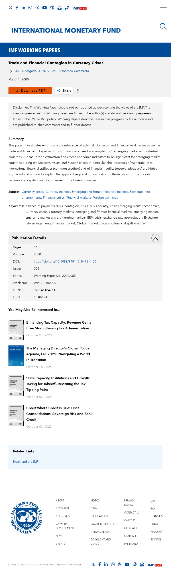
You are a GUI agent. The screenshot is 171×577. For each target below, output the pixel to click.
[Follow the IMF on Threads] (37, 8)
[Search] (163, 26)
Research (62, 508)
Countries (63, 516)
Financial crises (54, 197)
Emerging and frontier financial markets (100, 192)
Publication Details (29, 238)
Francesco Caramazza (74, 71)
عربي (153, 501)
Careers (129, 520)
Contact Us (132, 513)
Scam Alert (132, 536)
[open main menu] (163, 9)
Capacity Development (65, 526)
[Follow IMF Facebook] (17, 8)
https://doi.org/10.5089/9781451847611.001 (66, 261)
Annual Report (101, 532)
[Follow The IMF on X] (10, 8)
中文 (153, 508)
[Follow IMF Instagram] (30, 8)
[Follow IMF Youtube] (44, 8)
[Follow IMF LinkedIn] (23, 8)
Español (156, 540)
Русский (156, 532)
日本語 (154, 524)
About (60, 501)
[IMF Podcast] (52, 8)
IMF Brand (131, 544)
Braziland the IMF (26, 461)
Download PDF (33, 90)
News (59, 536)
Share (66, 90)
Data (94, 508)
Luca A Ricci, (48, 71)
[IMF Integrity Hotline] (67, 8)
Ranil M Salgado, (26, 71)
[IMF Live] (79, 7)
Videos (95, 501)
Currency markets (57, 192)
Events (60, 544)
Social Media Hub (102, 524)
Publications (99, 516)
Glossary (130, 528)
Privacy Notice (129, 503)
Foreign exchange (105, 197)
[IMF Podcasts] (135, 564)
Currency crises (33, 192)
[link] (59, 91)
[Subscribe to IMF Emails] (59, 8)
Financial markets (78, 197)
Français (157, 516)
